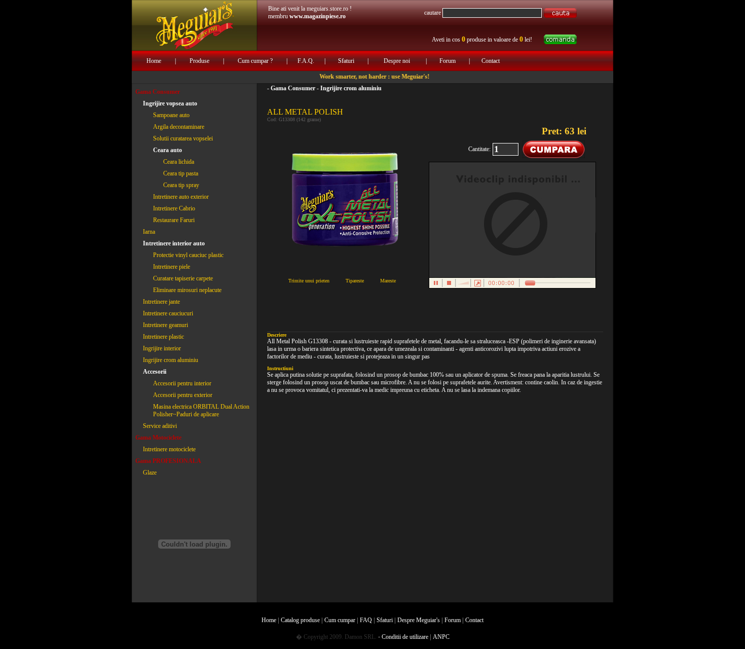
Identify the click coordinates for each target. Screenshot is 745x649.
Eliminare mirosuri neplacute (187, 290)
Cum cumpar (339, 620)
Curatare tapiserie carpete (183, 278)
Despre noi (397, 60)
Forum (447, 60)
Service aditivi (160, 425)
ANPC (441, 636)
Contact (490, 60)
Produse (199, 60)
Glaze (150, 472)
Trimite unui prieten (308, 280)
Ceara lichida (178, 161)
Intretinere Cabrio (174, 208)
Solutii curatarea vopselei (183, 138)
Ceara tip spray (181, 185)
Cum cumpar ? (255, 60)
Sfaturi (346, 60)
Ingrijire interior (162, 348)
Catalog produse (300, 620)
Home (153, 60)
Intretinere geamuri (165, 325)
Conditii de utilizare (405, 636)
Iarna (149, 231)
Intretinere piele (171, 266)
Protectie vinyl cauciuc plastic (188, 255)
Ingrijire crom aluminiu (170, 360)
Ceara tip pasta (180, 173)
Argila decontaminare (178, 126)
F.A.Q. (305, 60)
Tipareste (355, 280)
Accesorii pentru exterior (182, 395)
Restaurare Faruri (174, 220)
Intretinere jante (161, 301)
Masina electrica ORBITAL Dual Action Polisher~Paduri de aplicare (201, 410)
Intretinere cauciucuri (168, 313)
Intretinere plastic (163, 336)
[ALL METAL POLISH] (345, 127)
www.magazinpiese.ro (317, 16)
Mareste (388, 280)
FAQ (366, 620)
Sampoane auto (171, 115)
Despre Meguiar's (418, 620)
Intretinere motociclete (169, 449)
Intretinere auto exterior (181, 196)
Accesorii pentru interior (182, 383)
